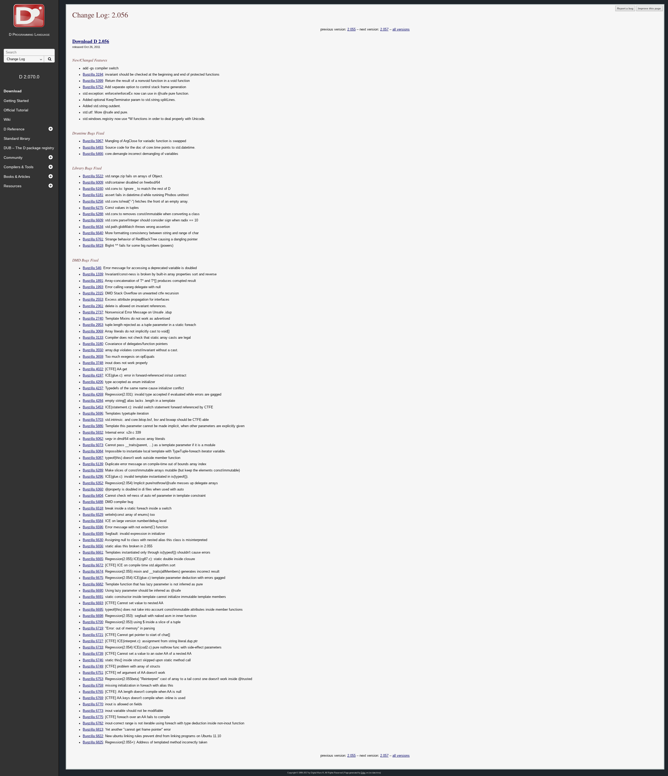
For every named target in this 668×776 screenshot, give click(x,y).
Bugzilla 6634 (93, 227)
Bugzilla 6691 (93, 597)
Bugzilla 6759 (93, 685)
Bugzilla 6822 (93, 736)
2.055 (351, 29)
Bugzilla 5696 (93, 413)
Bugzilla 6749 (93, 666)
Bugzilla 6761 (93, 239)
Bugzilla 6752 (93, 87)
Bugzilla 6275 (93, 208)
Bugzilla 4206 (93, 382)
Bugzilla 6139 (93, 464)
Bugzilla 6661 (93, 552)
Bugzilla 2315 (93, 293)
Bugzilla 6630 (93, 540)
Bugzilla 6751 (93, 673)
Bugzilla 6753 (93, 679)
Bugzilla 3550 (93, 350)
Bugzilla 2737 (93, 312)
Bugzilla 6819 (93, 245)
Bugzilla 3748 (93, 363)
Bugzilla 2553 (93, 299)
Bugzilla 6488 (93, 502)
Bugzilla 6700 (93, 622)
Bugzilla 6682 (93, 584)
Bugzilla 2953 (93, 325)
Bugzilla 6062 (93, 439)
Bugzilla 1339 (93, 274)
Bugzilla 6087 (93, 458)
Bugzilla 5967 (93, 141)
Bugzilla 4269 (93, 394)
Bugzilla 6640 (93, 233)
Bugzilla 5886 (93, 426)
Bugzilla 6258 (93, 201)
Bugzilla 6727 (93, 641)
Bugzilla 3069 (93, 331)
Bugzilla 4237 (93, 388)
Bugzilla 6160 (93, 189)
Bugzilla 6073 (93, 445)
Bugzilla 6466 (93, 154)
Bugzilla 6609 (93, 220)
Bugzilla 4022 (93, 369)
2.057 (384, 29)
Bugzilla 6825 (93, 742)
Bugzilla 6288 (93, 214)
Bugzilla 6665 (93, 559)
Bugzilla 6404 (93, 496)
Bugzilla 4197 (93, 375)
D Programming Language (29, 34)
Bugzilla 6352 (93, 483)
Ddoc (363, 773)
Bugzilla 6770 (93, 704)
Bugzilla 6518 (93, 508)
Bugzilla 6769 (93, 698)
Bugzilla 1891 (93, 281)
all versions (401, 29)
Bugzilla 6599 (93, 534)
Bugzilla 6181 (93, 195)
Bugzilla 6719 (93, 628)
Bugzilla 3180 (93, 344)
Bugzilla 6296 (93, 476)
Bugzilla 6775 (93, 717)
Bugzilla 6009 (93, 182)
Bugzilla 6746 (93, 660)
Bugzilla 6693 (93, 603)
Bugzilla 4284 (93, 401)
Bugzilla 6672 (93, 565)
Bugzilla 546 (92, 268)
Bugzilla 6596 (93, 527)
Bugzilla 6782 (93, 723)
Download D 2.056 (90, 41)
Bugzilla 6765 (93, 692)
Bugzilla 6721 (93, 635)
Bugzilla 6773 (93, 711)
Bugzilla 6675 (93, 578)
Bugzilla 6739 (93, 654)
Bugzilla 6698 (93, 616)
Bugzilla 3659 (93, 357)
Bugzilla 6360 (93, 489)
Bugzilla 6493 (93, 147)
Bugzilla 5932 (93, 432)
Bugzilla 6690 (93, 590)
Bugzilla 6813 (93, 729)
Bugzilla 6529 (93, 515)
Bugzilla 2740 (93, 318)
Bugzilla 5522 (93, 176)
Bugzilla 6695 (93, 609)
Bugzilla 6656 (93, 546)
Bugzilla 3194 (93, 74)
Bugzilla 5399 (93, 81)
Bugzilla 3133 (93, 338)
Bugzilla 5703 (93, 420)
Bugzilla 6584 (93, 521)
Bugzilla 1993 (93, 287)
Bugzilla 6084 (93, 451)
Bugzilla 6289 (93, 470)
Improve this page (649, 8)
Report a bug (625, 8)
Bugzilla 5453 (93, 407)
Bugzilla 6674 (93, 571)
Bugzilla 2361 (93, 306)
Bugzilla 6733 (93, 647)
